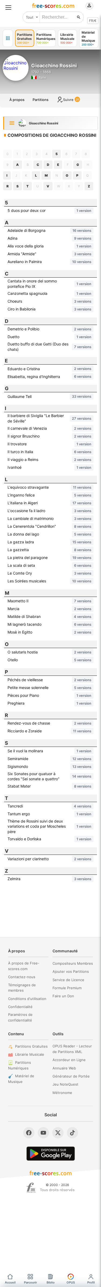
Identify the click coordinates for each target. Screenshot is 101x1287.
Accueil (10, 1282)
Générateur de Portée (71, 1076)
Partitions (40, 99)
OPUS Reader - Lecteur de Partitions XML (72, 1049)
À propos (17, 99)
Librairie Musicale (29, 1054)
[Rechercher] (78, 17)
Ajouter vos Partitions (71, 971)
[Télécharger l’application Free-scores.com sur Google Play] (50, 1153)
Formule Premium (67, 988)
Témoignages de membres (22, 988)
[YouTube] (43, 1132)
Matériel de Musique (21, 1079)
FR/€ (92, 21)
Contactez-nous (21, 977)
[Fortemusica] (31, 1188)
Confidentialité (20, 1007)
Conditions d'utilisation (27, 998)
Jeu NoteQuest (65, 1084)
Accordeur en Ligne (69, 1060)
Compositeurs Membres (73, 963)
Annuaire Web (64, 1068)
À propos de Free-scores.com (23, 966)
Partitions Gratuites (31, 1046)
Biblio (51, 1282)
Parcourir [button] (30, 1282)
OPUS (71, 1282)
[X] (58, 1132)
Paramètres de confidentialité (20, 1017)
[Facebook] (28, 1132)
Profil (91, 1282)
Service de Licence (68, 980)
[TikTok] (72, 1132)
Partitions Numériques (19, 1065)
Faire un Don (63, 996)
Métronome (62, 1092)
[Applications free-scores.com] (8, 38)
